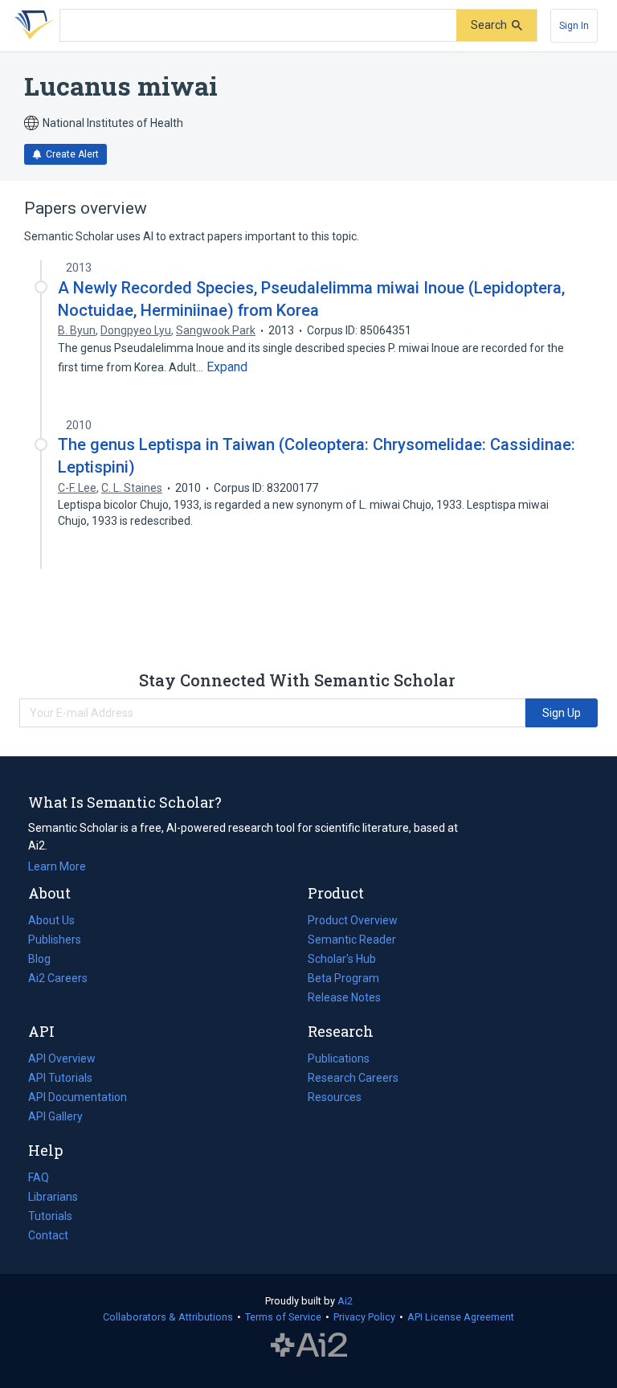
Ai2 (345, 1301)
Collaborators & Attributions (168, 1317)
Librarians (53, 1196)
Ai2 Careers (58, 980)
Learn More (57, 866)
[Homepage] (31, 25)
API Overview (62, 1058)
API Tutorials (60, 1077)
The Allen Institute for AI (309, 1345)
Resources (335, 1099)
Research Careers (353, 1079)
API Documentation (77, 1099)
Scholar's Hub (342, 958)
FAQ (38, 1177)
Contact (48, 1235)
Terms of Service (283, 1317)
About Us (51, 920)
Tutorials (50, 1216)
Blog (45, 960)
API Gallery (55, 1116)
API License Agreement (460, 1317)
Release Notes (344, 997)
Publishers (54, 939)
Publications (339, 1060)
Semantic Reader (352, 939)
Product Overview (353, 920)
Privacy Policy (364, 1317)
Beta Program (343, 978)
